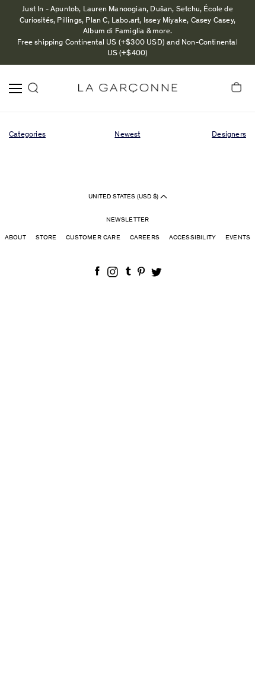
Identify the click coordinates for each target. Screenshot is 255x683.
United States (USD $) (124, 196)
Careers (145, 238)
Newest (127, 135)
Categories (27, 135)
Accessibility (192, 238)
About (15, 238)
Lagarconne (127, 88)
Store (46, 238)
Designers (229, 135)
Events (237, 238)
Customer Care (93, 238)
